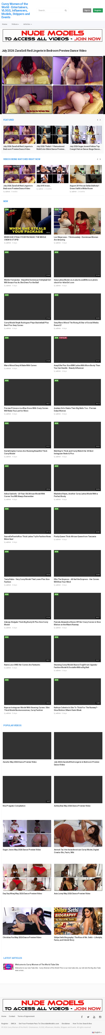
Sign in (87, 10)
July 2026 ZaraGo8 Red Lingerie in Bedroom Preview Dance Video (44, 50)
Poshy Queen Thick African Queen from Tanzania (75, 536)
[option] (19, 139)
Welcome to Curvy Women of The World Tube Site (37, 964)
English (97, 1032)
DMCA (13, 1024)
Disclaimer (66, 1024)
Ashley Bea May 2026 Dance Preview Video (72, 806)
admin (7, 192)
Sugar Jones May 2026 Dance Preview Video (22, 850)
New (5, 201)
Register (97, 10)
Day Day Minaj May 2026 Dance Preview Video (22, 893)
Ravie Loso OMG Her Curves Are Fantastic (22, 665)
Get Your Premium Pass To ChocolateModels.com (39, 1024)
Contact (12, 1016)
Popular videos (12, 725)
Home (4, 24)
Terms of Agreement (26, 1016)
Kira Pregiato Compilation (14, 806)
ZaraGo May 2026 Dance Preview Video (20, 762)
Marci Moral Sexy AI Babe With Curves (20, 365)
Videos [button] (15, 24)
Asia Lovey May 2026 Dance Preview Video (72, 893)
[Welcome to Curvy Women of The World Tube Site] (9, 966)
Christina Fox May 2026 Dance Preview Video (22, 937)
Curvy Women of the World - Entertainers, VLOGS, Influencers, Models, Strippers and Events (16, 10)
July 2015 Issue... (44, 186)
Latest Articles (12, 958)
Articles (27, 24)
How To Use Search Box (82, 1024)
